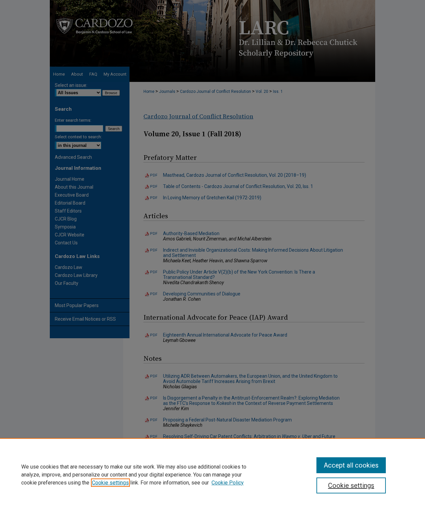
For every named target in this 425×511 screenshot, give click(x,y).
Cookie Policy (228, 482)
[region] (212, 474)
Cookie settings (110, 482)
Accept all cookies (351, 465)
